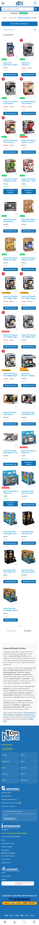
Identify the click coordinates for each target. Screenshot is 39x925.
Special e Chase (29, 715)
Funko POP (12, 18)
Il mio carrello (6, 876)
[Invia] (36, 9)
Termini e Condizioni (8, 806)
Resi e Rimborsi (6, 796)
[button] (3, 3)
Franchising (5, 850)
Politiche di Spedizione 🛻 (10, 799)
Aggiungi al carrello (10, 191)
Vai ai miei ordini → (10, 819)
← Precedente (10, 631)
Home (4, 18)
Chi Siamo (4, 830)
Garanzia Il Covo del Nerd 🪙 (11, 803)
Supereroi (11, 715)
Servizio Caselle (6, 847)
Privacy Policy (6, 859)
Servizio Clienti (6, 793)
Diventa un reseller (8, 853)
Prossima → (28, 631)
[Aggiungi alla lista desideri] (16, 57)
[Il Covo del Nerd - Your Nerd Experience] (19, 3)
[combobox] (17, 9)
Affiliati (3, 880)
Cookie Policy (5, 863)
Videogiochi (19, 715)
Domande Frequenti (8, 856)
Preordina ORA (11, 75)
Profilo (3, 873)
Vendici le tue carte (8, 843)
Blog (2, 840)
